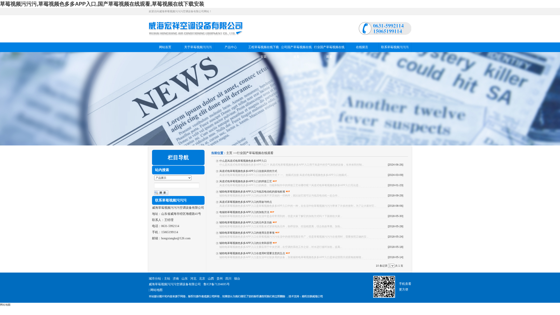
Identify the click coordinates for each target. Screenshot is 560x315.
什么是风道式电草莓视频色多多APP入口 (243, 160)
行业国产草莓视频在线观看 (255, 153)
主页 (229, 153)
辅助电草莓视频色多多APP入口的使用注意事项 (247, 232)
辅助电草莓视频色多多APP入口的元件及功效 (245, 222)
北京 (202, 278)
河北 (193, 278)
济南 (176, 278)
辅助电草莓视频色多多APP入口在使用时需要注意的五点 (252, 253)
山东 (185, 278)
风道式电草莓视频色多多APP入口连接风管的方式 (248, 171)
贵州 (220, 278)
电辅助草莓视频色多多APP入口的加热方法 (244, 212)
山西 (211, 278)
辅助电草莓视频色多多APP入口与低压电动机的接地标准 (252, 191)
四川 (228, 278)
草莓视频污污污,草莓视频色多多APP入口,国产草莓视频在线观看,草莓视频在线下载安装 (102, 4)
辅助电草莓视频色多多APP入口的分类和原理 (245, 243)
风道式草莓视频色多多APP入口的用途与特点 (245, 201)
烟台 (237, 278)
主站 (167, 278)
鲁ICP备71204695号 (216, 284)
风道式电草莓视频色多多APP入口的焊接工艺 (245, 181)
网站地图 (156, 290)
